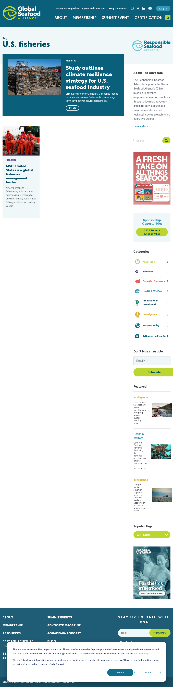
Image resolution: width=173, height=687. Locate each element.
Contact (122, 8)
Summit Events (59, 617)
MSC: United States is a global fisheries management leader (19, 174)
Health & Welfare (138, 436)
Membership (85, 17)
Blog (111, 8)
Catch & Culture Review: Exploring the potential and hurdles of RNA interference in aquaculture (140, 455)
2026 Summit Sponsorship (152, 232)
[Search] (166, 141)
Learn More (141, 126)
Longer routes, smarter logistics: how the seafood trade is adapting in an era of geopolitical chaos (139, 497)
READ (72, 108)
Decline (148, 672)
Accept (120, 672)
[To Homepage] (22, 13)
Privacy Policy (141, 653)
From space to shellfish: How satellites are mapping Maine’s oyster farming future (140, 412)
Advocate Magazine (67, 8)
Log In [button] (163, 8)
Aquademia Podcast (93, 8)
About (61, 17)
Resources (12, 633)
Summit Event (115, 17)
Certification (149, 17)
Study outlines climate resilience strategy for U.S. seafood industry (89, 77)
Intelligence (140, 397)
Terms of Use (69, 682)
